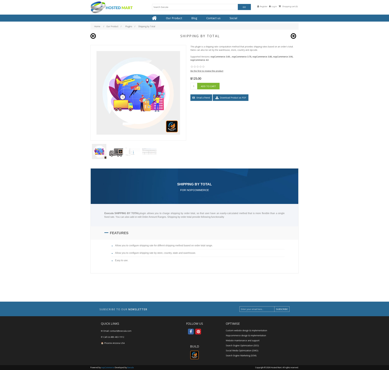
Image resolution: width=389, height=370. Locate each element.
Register (263, 6)
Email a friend (203, 97)
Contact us (213, 18)
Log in (274, 6)
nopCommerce (107, 367)
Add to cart (208, 86)
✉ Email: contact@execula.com (116, 330)
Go (244, 7)
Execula (130, 367)
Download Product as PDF (232, 97)
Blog (194, 18)
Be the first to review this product (206, 70)
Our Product (174, 18)
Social (233, 18)
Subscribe (282, 309)
